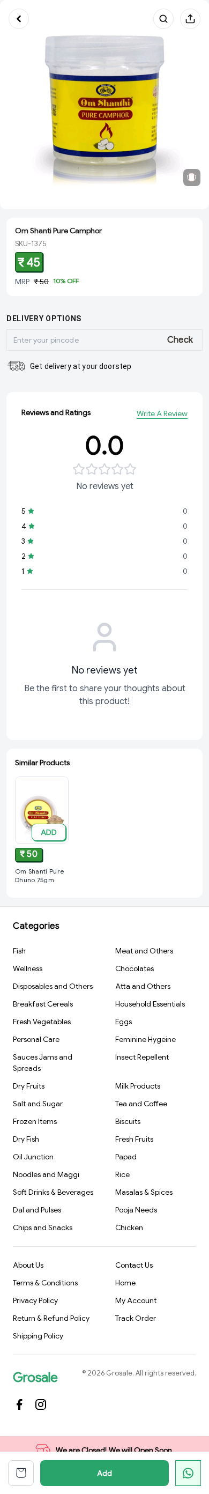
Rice (122, 1174)
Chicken (129, 1227)
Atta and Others (142, 986)
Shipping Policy (38, 1336)
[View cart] (21, 1473)
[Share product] (190, 19)
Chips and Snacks (42, 1227)
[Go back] (19, 19)
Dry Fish (26, 1139)
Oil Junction (33, 1157)
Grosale (35, 1378)
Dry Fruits (28, 1086)
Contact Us (134, 1265)
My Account (135, 1300)
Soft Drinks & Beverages (53, 1192)
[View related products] (191, 177)
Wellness (27, 968)
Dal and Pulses (37, 1210)
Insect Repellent (142, 1057)
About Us (28, 1265)
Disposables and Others (53, 986)
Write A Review (162, 413)
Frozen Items (35, 1121)
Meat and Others (144, 951)
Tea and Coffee (141, 1103)
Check (180, 340)
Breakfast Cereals (43, 1004)
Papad (126, 1157)
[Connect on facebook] (19, 1404)
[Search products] (163, 19)
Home (125, 1283)
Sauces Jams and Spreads (42, 1062)
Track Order (135, 1318)
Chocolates (134, 968)
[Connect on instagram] (40, 1404)
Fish (19, 951)
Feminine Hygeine (145, 1039)
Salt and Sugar (38, 1103)
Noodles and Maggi (46, 1174)
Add (104, 1473)
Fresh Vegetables (42, 1021)
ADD (49, 832)
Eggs (123, 1021)
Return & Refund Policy (51, 1318)
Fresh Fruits (134, 1139)
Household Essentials (150, 1004)
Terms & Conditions (45, 1283)
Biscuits (127, 1121)
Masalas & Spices (144, 1192)
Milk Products (137, 1086)
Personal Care (36, 1039)
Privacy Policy (35, 1300)
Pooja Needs (136, 1210)
